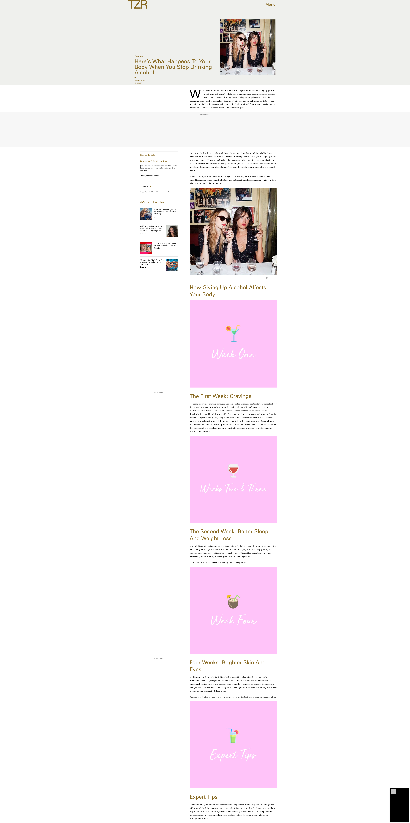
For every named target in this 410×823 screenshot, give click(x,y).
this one (224, 90)
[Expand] (392, 789)
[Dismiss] (406, 789)
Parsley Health (197, 156)
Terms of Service (172, 191)
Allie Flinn (140, 80)
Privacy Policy (146, 192)
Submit (145, 186)
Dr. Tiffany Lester (241, 156)
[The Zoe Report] (137, 4)
